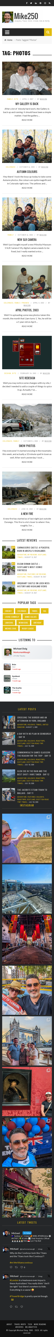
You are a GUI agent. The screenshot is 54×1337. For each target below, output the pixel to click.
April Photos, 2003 (27, 310)
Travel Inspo (20, 1324)
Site (16, 99)
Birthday (37, 622)
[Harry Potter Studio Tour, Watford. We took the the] (27, 939)
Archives (19, 1327)
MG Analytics (31, 1327)
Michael (14, 1248)
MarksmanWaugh (21, 652)
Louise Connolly (12, 616)
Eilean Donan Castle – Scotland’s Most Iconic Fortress (29, 567)
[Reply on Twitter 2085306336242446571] (11, 1267)
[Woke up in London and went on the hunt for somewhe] (27, 1142)
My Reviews (32, 555)
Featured (32, 574)
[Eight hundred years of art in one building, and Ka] (27, 1091)
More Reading (40, 1324)
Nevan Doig (23, 622)
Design (7, 373)
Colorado (10, 167)
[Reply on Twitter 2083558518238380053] (11, 1307)
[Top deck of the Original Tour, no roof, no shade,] (27, 990)
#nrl (12, 1262)
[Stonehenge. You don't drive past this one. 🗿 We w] (27, 838)
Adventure (22, 555)
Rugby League (28, 628)
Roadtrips (40, 741)
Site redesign (27, 378)
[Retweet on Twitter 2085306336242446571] (17, 1267)
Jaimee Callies (30, 616)
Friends (25, 303)
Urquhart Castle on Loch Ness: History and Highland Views (33, 585)
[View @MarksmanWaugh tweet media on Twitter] (12, 1299)
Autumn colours (27, 171)
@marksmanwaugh (27, 1249)
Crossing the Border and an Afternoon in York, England (32, 719)
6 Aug (40, 1249)
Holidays (31, 725)
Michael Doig (10, 628)
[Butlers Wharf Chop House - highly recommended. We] (27, 1040)
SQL (44, 610)
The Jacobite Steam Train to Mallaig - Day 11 (32, 791)
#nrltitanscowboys (23, 1262)
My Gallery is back (27, 104)
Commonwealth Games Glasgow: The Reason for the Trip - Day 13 (34, 754)
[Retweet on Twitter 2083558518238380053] (17, 1307)
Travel (20, 557)
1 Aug (40, 1276)
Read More (27, 120)
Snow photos (27, 446)
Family (10, 99)
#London (14, 1280)
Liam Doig (9, 622)
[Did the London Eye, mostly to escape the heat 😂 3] (27, 889)
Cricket (8, 610)
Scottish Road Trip (34, 743)
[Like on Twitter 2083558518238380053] (22, 1307)
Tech (30, 1324)
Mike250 (43, 99)
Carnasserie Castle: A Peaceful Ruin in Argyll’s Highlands (33, 549)
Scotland (42, 555)
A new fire (27, 513)
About (9, 1324)
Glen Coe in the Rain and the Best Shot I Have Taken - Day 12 (33, 772)
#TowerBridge (17, 1296)
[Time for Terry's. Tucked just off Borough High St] (27, 1192)
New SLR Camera (27, 239)
